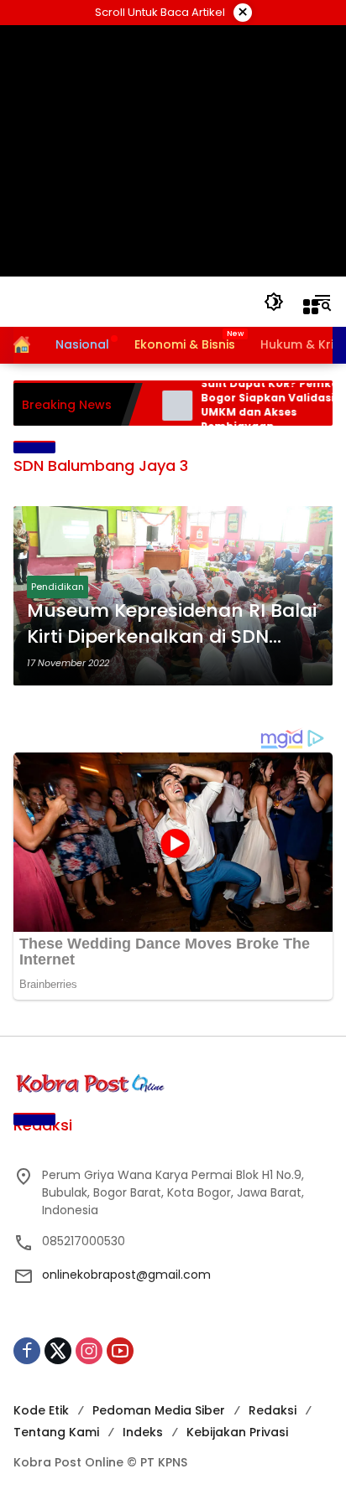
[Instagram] (89, 1350)
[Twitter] (58, 1350)
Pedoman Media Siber (158, 1410)
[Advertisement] (173, 151)
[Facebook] (26, 1350)
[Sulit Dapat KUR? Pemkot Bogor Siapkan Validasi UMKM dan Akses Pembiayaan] (166, 405)
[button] (274, 302)
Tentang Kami (56, 1432)
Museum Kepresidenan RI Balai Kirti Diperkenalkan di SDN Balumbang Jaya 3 (172, 624)
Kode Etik (41, 1410)
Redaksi (272, 1410)
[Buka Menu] (311, 307)
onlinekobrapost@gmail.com (126, 1274)
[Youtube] (120, 1350)
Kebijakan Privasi (237, 1432)
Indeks (143, 1432)
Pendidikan (57, 586)
